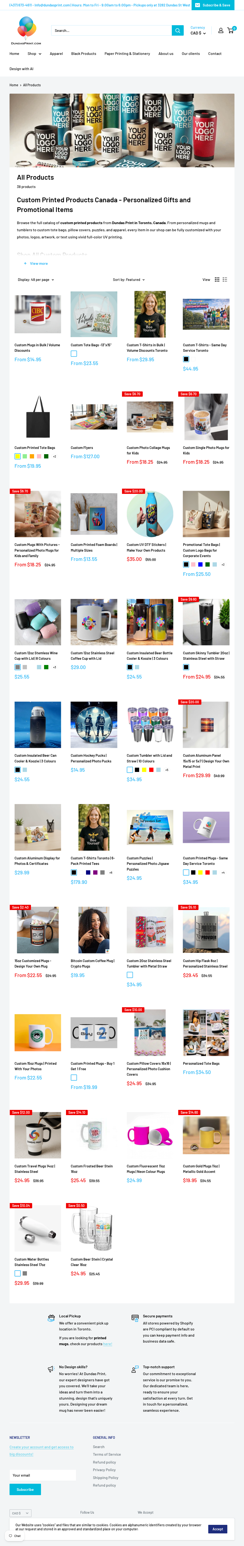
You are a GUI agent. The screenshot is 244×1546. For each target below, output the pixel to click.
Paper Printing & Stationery (127, 53)
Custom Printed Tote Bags (35, 447)
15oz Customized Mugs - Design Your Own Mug (33, 963)
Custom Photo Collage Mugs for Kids (148, 450)
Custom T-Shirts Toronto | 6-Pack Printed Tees (93, 861)
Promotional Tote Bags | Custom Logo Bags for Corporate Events (201, 550)
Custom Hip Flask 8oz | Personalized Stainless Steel (205, 963)
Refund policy (104, 1462)
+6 (110, 872)
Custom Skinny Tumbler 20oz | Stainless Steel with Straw (206, 655)
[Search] (178, 30)
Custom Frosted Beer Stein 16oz (92, 1169)
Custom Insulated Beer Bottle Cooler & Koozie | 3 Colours (150, 655)
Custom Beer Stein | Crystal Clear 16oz (92, 1262)
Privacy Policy (104, 1469)
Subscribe (25, 1489)
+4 (223, 872)
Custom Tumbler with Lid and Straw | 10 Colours (149, 758)
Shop (32, 53)
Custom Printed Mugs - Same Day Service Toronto (205, 861)
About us (165, 53)
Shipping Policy (105, 1477)
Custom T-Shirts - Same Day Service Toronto (205, 347)
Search (99, 1446)
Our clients (191, 53)
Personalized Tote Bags (201, 1063)
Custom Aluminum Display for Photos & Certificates (37, 861)
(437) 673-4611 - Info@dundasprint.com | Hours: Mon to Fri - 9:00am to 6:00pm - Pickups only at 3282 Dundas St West (100, 5)
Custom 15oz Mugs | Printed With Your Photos (35, 1066)
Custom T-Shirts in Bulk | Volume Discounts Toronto (147, 347)
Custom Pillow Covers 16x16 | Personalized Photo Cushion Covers (149, 1069)
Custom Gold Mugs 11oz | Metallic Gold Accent (201, 1169)
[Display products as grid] (217, 279)
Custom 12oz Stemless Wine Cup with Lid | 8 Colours (36, 655)
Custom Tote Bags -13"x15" (91, 345)
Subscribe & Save (216, 5)
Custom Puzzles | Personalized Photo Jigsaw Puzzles (148, 863)
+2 (54, 456)
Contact (215, 53)
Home (14, 53)
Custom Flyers (82, 447)
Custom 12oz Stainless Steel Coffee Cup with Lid (92, 655)
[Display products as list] (225, 279)
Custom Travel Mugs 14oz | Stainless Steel (35, 1169)
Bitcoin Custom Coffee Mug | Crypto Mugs (92, 963)
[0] (231, 30)
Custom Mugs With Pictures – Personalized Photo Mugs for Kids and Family (37, 550)
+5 (166, 769)
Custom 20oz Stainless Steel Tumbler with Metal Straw (149, 963)
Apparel (56, 53)
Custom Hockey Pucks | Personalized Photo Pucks (91, 758)
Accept (218, 1529)
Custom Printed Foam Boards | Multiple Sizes (94, 547)
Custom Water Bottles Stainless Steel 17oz (32, 1262)
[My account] (221, 30)
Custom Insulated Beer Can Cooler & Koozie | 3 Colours (35, 758)
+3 (54, 667)
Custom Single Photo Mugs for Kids (206, 450)
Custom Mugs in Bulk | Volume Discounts (37, 347)
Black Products (83, 53)
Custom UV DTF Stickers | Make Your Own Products (146, 547)
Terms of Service (107, 1454)
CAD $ (16, 1513)
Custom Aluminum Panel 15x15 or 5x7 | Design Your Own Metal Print (206, 761)
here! (107, 1343)
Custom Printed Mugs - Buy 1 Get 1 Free (92, 1066)
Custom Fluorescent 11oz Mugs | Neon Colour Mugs (146, 1169)
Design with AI (21, 68)
